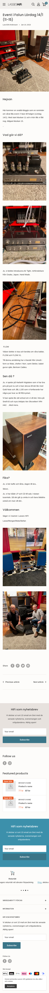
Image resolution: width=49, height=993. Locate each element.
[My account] (38, 4)
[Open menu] (4, 4)
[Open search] (33, 4)
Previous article (12, 682)
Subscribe (24, 740)
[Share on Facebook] (12, 665)
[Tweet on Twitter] (23, 665)
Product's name (25, 786)
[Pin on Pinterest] (18, 665)
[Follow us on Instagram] (10, 763)
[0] (44, 4)
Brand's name (25, 783)
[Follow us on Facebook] (5, 763)
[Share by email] (28, 665)
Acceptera (11, 986)
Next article (38, 682)
